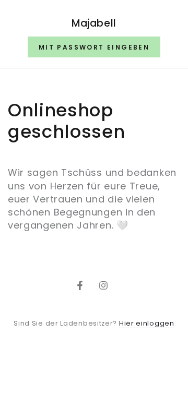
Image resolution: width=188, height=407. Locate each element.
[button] (94, 47)
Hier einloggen (146, 323)
